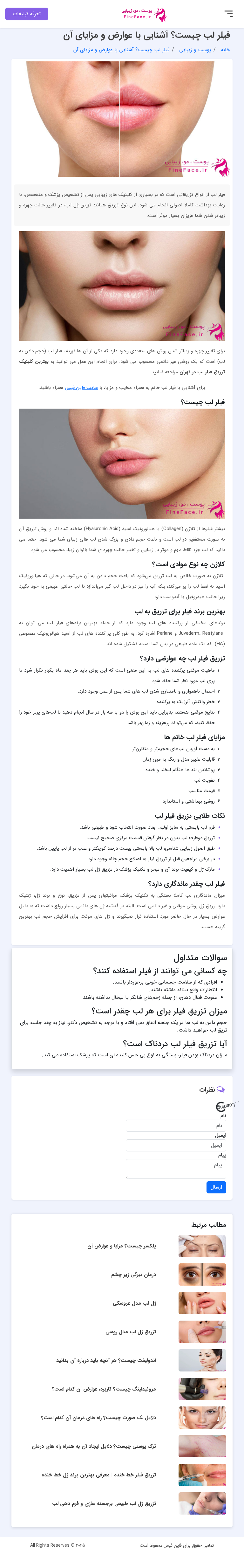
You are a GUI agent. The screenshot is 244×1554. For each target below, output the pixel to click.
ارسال (216, 1187)
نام (223, 1116)
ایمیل (220, 1135)
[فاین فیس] (142, 13)
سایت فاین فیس (81, 387)
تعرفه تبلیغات (27, 14)
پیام (222, 1155)
